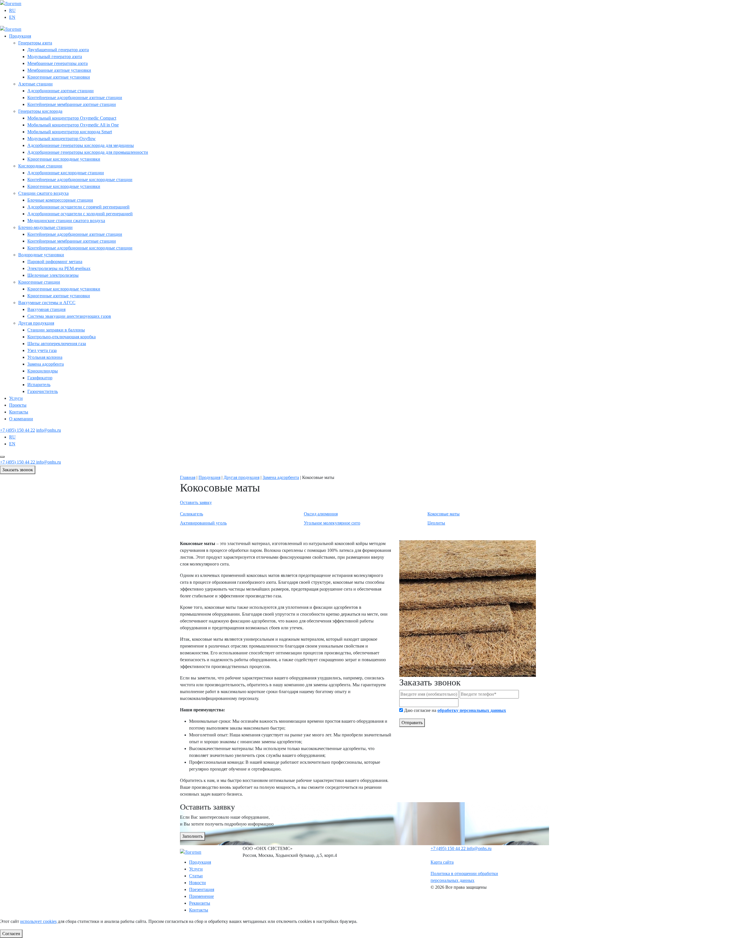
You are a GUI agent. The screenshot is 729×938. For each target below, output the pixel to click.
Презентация (201, 889)
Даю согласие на (455, 710)
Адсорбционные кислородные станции (65, 172)
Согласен (11, 933)
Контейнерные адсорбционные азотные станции (74, 97)
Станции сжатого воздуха (43, 193)
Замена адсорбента (45, 364)
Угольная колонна (44, 357)
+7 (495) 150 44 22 (17, 430)
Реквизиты (199, 903)
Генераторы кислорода (40, 111)
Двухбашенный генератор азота (58, 49)
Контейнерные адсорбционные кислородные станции (79, 179)
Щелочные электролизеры (53, 275)
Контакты (18, 411)
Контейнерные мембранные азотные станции (71, 104)
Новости (197, 882)
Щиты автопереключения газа (56, 343)
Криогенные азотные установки (58, 77)
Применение (201, 896)
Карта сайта (442, 862)
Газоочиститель (42, 391)
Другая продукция (36, 323)
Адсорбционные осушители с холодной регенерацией (80, 213)
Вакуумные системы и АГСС (46, 302)
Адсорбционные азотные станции (60, 90)
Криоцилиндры (42, 370)
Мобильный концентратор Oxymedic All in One (73, 124)
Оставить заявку (196, 502)
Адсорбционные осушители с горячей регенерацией (78, 206)
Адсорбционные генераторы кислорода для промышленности (87, 152)
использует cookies (38, 921)
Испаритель (38, 384)
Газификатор (39, 377)
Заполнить (192, 836)
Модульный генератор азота (54, 56)
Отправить (412, 722)
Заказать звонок (17, 469)
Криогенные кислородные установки (63, 159)
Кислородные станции (40, 165)
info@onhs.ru (48, 430)
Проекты (17, 405)
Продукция (20, 36)
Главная (187, 477)
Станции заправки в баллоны (56, 329)
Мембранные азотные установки (59, 70)
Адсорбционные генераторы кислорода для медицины (80, 145)
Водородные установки (41, 254)
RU (12, 10)
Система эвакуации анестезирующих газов (69, 316)
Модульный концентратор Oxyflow (61, 138)
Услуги (16, 398)
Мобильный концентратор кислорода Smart (69, 131)
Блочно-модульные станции (45, 227)
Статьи (196, 875)
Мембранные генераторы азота (57, 63)
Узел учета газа (42, 350)
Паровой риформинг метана (54, 261)
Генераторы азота (35, 42)
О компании (21, 418)
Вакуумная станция (46, 309)
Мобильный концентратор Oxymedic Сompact (71, 118)
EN (12, 17)
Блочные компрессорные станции (60, 200)
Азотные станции (35, 83)
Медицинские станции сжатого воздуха (66, 220)
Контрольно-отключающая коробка (61, 336)
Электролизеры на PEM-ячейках (59, 268)
